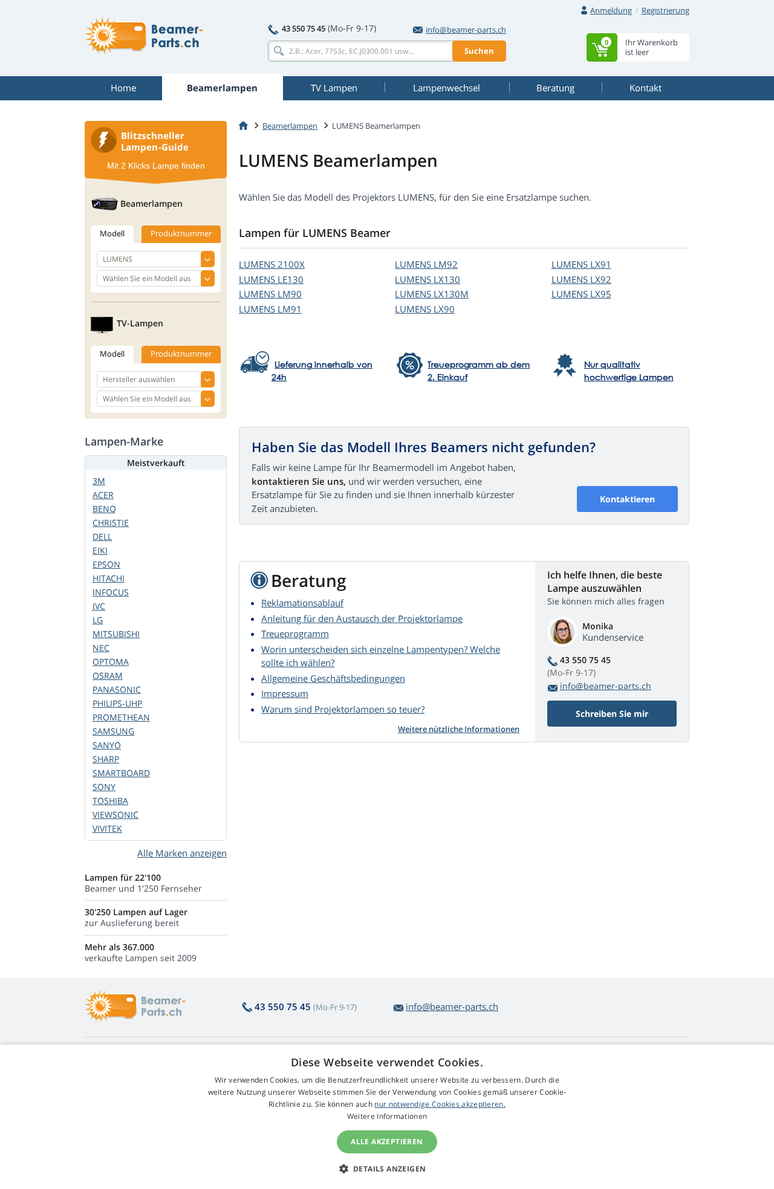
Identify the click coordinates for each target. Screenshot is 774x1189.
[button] (387, 1168)
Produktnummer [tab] (181, 233)
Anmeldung (611, 10)
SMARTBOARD (121, 773)
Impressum (284, 693)
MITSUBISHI (116, 634)
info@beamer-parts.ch (466, 29)
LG (98, 620)
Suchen (479, 50)
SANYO (107, 745)
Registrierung (665, 10)
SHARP (106, 759)
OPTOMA (111, 661)
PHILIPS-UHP (117, 703)
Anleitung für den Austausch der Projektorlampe (362, 618)
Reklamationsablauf (302, 603)
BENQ (104, 508)
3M (99, 481)
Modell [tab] (112, 233)
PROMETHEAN (121, 717)
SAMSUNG (113, 731)
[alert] (387, 1117)
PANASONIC (117, 689)
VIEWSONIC (115, 814)
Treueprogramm (295, 633)
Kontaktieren (627, 499)
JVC (99, 606)
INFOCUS (111, 592)
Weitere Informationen (387, 1116)
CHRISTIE (111, 522)
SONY (104, 786)
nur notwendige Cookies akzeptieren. (440, 1104)
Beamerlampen (289, 125)
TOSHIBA (110, 800)
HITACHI (109, 578)
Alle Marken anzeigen (182, 853)
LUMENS (272, 264)
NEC (101, 647)
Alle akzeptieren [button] (387, 1141)
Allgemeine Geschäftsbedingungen (333, 678)
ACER (103, 495)
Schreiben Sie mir (612, 713)
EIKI (100, 550)
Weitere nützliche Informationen (458, 729)
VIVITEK (107, 828)
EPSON (106, 564)
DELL (102, 536)
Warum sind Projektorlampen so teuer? (342, 709)
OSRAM (108, 675)
